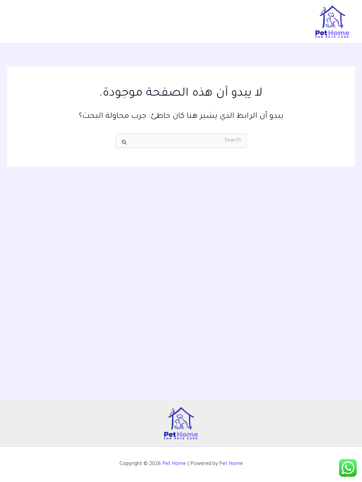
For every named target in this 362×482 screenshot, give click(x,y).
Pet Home (174, 464)
